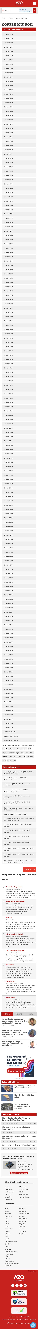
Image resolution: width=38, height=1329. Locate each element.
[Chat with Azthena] (33, 1325)
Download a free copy (19, 1173)
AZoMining (8, 1199)
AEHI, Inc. (9, 918)
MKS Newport (10, 1132)
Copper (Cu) (19, 18)
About (7, 1236)
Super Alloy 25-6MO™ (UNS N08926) (15, 814)
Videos (7, 1224)
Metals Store (9, 1229)
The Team (22, 1234)
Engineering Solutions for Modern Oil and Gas (24, 1087)
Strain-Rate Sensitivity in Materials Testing (19, 1145)
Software (7, 1234)
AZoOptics (8, 1194)
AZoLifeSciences (24, 1197)
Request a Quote (29, 869)
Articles (7, 1211)
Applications (23, 1219)
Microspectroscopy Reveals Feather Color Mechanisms (19, 1137)
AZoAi (21, 1192)
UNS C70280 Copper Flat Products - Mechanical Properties (19, 855)
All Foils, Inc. (10, 981)
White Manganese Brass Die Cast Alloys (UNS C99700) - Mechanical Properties (18, 861)
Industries (22, 1221)
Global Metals (10, 997)
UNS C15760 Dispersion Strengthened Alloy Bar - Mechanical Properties (19, 819)
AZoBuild (8, 1197)
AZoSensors (23, 1187)
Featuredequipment (19, 1014)
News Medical (23, 1194)
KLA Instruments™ (11, 1148)
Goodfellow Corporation (14, 887)
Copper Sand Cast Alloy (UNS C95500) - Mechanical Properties (16, 791)
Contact (7, 1246)
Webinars (22, 1208)
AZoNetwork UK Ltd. (12, 1123)
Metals (12, 18)
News (6, 1208)
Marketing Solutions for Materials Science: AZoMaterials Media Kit (16, 1119)
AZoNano (8, 1187)
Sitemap (7, 1258)
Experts (21, 1229)
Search (7, 1239)
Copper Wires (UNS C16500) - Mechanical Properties (17, 797)
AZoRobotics (9, 1189)
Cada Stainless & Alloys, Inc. (15, 950)
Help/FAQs (22, 1231)
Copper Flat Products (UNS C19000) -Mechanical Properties (15, 779)
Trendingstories (31, 1014)
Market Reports (24, 1214)
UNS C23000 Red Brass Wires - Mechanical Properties (17, 831)
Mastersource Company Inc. (15, 901)
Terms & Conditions (11, 1251)
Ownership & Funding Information (12, 1264)
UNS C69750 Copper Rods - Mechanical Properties (16, 837)
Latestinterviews (7, 1014)
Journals (7, 1231)
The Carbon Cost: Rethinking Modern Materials (22, 1106)
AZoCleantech (9, 1192)
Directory (8, 1214)
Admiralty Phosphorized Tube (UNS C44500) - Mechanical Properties (18, 773)
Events (7, 1226)
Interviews (22, 1211)
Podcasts (22, 1226)
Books (6, 1219)
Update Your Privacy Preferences (20, 1323)
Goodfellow (10, 965)
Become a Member (11, 1241)
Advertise (8, 1249)
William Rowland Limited (14, 934)
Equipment (8, 1216)
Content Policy (9, 1261)
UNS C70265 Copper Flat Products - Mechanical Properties (19, 849)
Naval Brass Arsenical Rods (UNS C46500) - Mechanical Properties (17, 803)
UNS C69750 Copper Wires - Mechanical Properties (17, 843)
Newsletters (8, 1244)
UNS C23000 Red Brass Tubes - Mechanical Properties (18, 825)
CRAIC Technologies (11, 1141)
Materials (22, 1216)
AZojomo (22, 1224)
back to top (31, 1271)
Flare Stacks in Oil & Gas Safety (24, 1096)
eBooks (7, 1221)
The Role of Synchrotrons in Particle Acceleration (16, 1128)
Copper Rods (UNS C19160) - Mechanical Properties (17, 785)
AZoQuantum (23, 1189)
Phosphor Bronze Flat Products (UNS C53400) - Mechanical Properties (19, 809)
